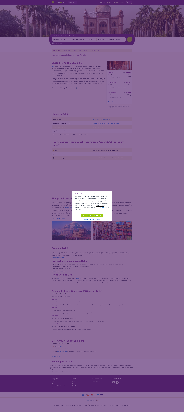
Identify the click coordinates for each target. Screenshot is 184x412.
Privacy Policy (100, 207)
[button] (92, 219)
